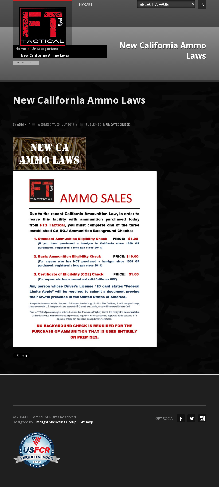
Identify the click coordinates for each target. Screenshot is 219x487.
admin (21, 124)
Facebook (181, 418)
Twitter (191, 418)
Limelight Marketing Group (55, 422)
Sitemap (86, 422)
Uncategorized (118, 124)
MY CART (85, 4)
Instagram (202, 418)
